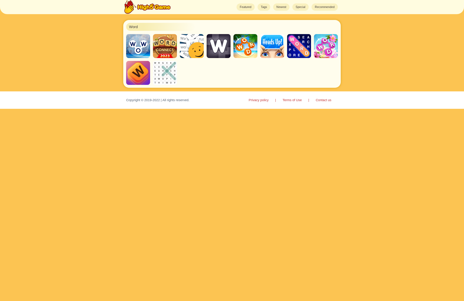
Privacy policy (259, 100)
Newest (281, 7)
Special (300, 7)
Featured (245, 7)
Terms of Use (292, 100)
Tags (264, 7)
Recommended (325, 7)
